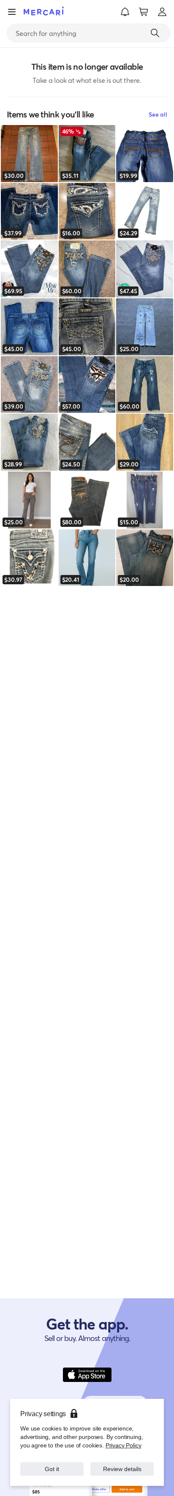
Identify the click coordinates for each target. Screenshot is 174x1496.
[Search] (155, 33)
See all (158, 114)
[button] (125, 11)
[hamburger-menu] (11, 11)
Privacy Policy (123, 1445)
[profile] (162, 11)
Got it (52, 1469)
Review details (122, 1469)
